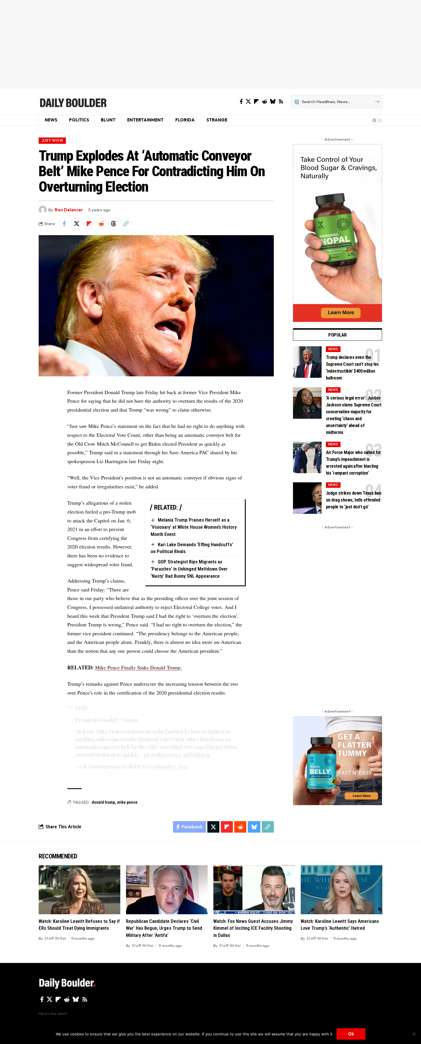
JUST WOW (52, 140)
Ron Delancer (69, 210)
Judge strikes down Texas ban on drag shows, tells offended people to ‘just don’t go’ (353, 500)
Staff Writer (55, 938)
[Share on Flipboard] (89, 223)
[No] (414, 1034)
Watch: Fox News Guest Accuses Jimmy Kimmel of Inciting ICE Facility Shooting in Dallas (253, 928)
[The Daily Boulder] (73, 101)
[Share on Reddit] (101, 223)
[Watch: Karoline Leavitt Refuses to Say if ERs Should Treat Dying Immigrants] (79, 889)
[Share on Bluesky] (254, 827)
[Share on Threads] (113, 223)
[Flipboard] (256, 101)
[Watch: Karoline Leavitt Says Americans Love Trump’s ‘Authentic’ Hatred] (341, 889)
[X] (248, 101)
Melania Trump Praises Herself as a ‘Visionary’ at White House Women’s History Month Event (194, 527)
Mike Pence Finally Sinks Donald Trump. (138, 667)
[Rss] (281, 101)
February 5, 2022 (169, 766)
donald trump (103, 802)
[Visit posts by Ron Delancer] (43, 210)
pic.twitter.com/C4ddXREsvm (176, 754)
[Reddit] (264, 101)
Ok (351, 1034)
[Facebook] (241, 101)
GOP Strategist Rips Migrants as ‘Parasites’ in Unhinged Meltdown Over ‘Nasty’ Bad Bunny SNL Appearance (189, 569)
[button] (125, 223)
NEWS (333, 349)
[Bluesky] (272, 101)
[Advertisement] (210, 44)
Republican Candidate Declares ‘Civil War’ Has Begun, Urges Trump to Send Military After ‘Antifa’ (164, 928)
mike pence (127, 802)
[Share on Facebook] (64, 223)
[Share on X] (76, 223)
